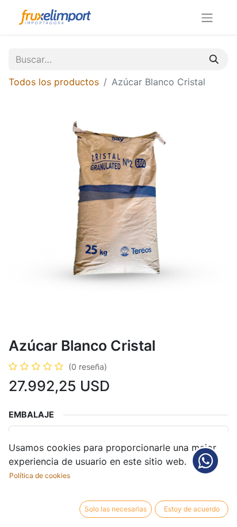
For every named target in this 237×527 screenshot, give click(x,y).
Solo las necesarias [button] (116, 509)
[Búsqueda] (214, 59)
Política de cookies (39, 475)
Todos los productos (54, 82)
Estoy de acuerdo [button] (192, 509)
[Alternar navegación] (207, 17)
